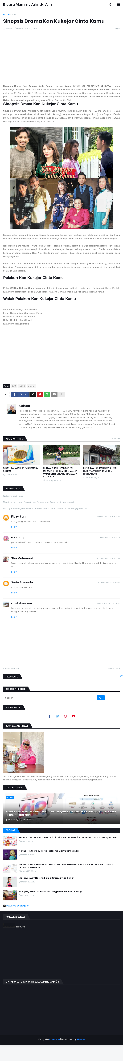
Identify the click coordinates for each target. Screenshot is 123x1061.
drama (31, 386)
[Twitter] (32, 394)
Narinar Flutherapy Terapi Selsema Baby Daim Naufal (49, 851)
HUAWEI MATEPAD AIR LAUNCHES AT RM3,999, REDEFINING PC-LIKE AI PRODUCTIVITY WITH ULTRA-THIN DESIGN (61, 813)
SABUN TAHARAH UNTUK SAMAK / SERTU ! (20, 469)
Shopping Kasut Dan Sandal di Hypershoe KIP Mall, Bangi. (51, 891)
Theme (81, 1039)
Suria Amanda (22, 582)
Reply (14, 526)
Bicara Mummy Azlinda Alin (27, 4)
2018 (14, 14)
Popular (10, 830)
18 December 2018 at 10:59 (108, 558)
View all (116, 438)
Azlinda (24, 406)
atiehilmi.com (21, 603)
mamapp (18, 537)
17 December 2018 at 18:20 (108, 537)
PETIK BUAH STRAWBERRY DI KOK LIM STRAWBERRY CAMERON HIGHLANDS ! (100, 471)
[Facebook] (49, 716)
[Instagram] (65, 716)
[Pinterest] (40, 394)
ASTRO (22, 386)
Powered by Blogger (17, 905)
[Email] (54, 394)
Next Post (113, 668)
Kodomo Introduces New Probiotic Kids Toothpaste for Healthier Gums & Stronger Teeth (68, 837)
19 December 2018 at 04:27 (108, 603)
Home (6, 14)
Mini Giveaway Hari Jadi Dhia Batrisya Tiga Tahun (46, 878)
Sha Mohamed (22, 558)
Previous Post (12, 668)
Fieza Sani (18, 516)
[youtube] (73, 716)
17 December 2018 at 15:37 (108, 516)
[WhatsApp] (47, 394)
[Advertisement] (61, 58)
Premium (54, 1039)
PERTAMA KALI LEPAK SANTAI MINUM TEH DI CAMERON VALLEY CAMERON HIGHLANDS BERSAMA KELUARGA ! (60, 472)
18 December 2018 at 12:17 (109, 582)
